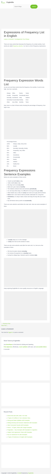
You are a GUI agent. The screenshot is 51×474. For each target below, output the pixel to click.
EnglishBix (10, 2)
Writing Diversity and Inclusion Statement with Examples (22, 422)
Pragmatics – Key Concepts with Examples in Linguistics (22, 430)
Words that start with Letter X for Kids (17, 415)
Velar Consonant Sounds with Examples (18, 425)
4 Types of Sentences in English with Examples (19, 437)
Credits (19, 473)
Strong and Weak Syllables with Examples (18, 420)
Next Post (4, 325)
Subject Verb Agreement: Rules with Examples (19, 432)
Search (34, 6)
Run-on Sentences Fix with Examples (17, 434)
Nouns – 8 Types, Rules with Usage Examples (19, 427)
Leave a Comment (9, 39)
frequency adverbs (18, 46)
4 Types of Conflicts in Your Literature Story (18, 418)
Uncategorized (18, 39)
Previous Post (5, 323)
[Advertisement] (25, 18)
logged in (10, 332)
